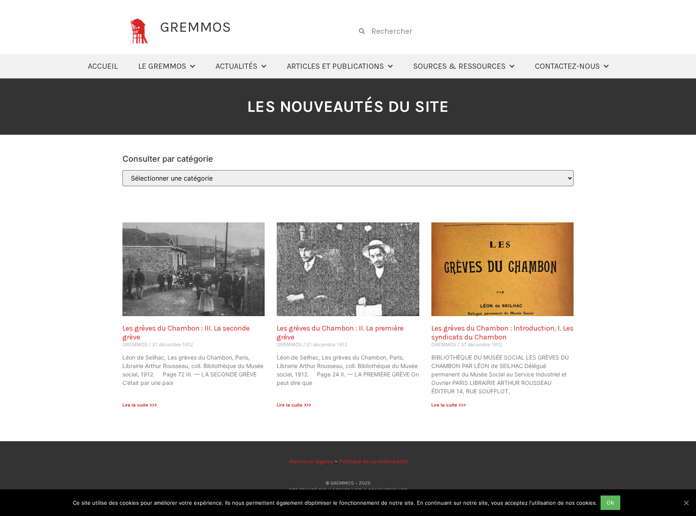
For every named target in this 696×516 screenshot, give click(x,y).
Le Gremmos (162, 66)
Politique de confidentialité (373, 461)
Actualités (236, 66)
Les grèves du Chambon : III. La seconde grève (186, 332)
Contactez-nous (567, 66)
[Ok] (686, 503)
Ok (610, 502)
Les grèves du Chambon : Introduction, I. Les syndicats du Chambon (502, 332)
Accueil (103, 66)
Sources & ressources (459, 66)
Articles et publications (335, 66)
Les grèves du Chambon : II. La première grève (340, 332)
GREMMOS (195, 27)
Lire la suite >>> (139, 405)
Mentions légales (311, 461)
